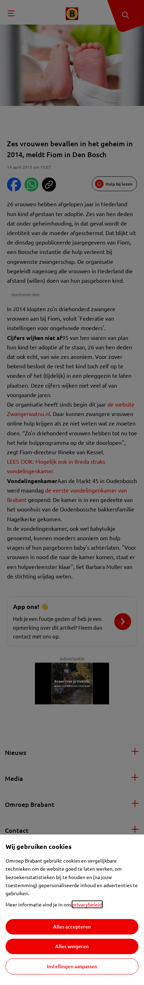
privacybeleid (87, 904)
